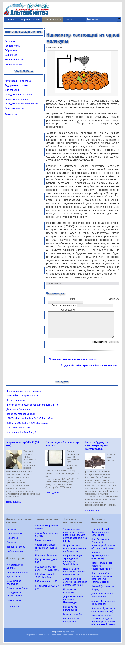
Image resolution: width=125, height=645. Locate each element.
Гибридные (11, 50)
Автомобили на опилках (18, 80)
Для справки (12, 89)
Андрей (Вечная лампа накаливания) (103, 602)
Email (63, 305)
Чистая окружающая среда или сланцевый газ (32, 404)
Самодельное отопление (18, 94)
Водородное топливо (16, 85)
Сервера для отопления (69, 591)
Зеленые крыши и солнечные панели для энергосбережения (75, 582)
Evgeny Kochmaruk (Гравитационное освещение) (100, 532)
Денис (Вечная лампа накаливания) (102, 595)
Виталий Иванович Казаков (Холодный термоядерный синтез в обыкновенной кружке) (103, 620)
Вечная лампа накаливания (70, 608)
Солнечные (11, 54)
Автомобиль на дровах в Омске (23, 395)
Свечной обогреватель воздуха (23, 391)
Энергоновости (53, 19)
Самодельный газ (14, 108)
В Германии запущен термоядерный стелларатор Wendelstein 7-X (73, 560)
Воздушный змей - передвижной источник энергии (88, 365)
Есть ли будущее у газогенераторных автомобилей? (97, 445)
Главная (10, 19)
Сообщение (68, 309)
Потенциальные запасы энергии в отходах (73, 359)
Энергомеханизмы (30, 19)
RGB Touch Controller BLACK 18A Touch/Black (30, 418)
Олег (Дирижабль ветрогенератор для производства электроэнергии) (101, 577)
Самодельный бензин (16, 99)
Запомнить (114, 299)
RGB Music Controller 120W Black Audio (27, 422)
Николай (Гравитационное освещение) (100, 555)
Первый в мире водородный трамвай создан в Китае (74, 571)
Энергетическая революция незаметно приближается (75, 548)
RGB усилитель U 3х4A (18, 427)
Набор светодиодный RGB (20, 413)
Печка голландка (15, 400)
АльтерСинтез (56, 632)
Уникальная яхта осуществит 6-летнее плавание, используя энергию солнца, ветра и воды (75, 535)
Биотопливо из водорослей (71, 620)
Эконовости (11, 114)
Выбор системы (13, 64)
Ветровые (10, 41)
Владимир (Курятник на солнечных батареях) (103, 610)
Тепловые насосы (14, 59)
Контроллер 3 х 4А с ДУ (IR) (21, 432)
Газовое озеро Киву (73, 614)
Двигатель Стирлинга (18, 409)
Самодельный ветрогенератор (21, 103)
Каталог (69, 20)
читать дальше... (13, 501)
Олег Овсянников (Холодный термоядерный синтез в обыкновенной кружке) (103, 544)
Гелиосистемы (12, 45)
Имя (73, 298)
